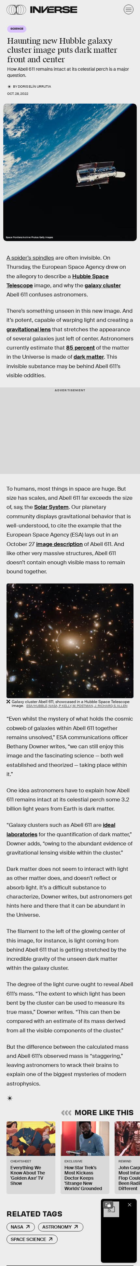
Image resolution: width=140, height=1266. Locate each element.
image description (59, 544)
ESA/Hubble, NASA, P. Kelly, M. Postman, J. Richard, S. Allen (77, 706)
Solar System (51, 507)
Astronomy (57, 1227)
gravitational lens (29, 329)
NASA (17, 1227)
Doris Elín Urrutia (34, 86)
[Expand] (108, 1205)
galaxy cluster (103, 285)
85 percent (80, 347)
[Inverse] (53, 9)
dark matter (89, 356)
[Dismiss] (129, 1205)
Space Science (28, 1239)
